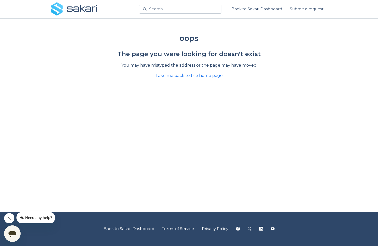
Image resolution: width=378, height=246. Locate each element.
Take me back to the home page (189, 75)
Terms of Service (178, 228)
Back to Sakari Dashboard (256, 8)
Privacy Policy (215, 228)
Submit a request (306, 8)
